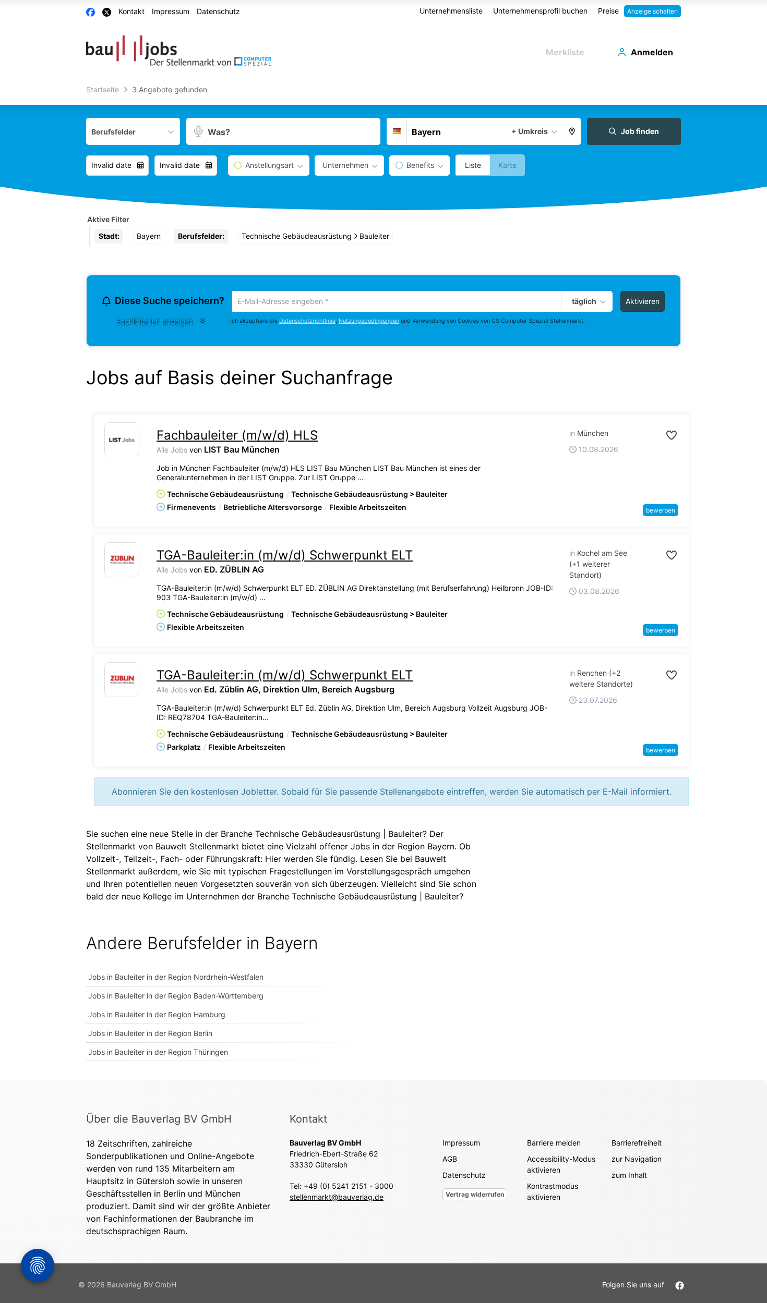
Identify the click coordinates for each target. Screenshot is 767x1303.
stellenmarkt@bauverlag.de (337, 1198)
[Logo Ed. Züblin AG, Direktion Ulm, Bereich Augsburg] (122, 681)
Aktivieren (643, 301)
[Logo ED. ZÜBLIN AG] (122, 561)
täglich (582, 302)
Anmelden (652, 52)
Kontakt (131, 11)
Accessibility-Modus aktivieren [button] (561, 1166)
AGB (449, 1160)
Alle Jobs (172, 451)
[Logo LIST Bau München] (122, 441)
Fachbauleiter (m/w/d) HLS (237, 436)
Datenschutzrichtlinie (307, 322)
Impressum (170, 11)
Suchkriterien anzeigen (154, 324)
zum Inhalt (629, 1176)
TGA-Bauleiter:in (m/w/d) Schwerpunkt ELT (285, 556)
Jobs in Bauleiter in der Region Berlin (150, 1034)
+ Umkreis (529, 131)
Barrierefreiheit (637, 1144)
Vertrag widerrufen (475, 1196)
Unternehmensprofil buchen (540, 11)
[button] (572, 131)
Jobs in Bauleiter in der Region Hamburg (156, 1016)
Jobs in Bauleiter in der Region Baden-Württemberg (175, 997)
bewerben (660, 512)
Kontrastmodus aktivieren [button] (552, 1193)
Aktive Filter (108, 219)
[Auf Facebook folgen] (680, 1286)
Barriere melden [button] (554, 1144)
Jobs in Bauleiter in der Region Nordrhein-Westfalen (175, 978)
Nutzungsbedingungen (369, 322)
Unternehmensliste (451, 11)
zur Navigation (637, 1160)
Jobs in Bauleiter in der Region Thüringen (158, 1053)
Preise (608, 11)
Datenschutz (218, 11)
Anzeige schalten (652, 11)
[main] (383, 580)
